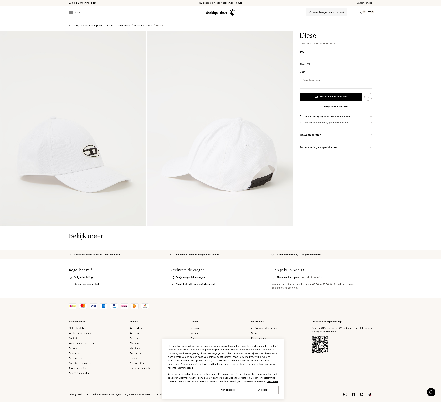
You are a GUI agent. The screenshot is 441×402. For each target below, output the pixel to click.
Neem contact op (286, 277)
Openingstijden (138, 363)
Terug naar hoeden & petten (88, 25)
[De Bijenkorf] (220, 12)
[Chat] (431, 392)
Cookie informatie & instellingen (104, 394)
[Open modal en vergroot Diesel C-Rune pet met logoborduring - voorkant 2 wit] (73, 128)
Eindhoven (135, 343)
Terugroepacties (77, 368)
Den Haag (135, 338)
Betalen (73, 348)
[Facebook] (353, 394)
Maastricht (135, 348)
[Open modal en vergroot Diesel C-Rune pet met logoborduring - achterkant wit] (220, 128)
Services (255, 333)
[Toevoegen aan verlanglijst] (368, 97)
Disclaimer (160, 394)
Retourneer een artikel (86, 284)
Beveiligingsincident (79, 373)
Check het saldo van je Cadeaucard (195, 284)
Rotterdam (135, 353)
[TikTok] (370, 394)
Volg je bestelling (83, 277)
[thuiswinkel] (145, 308)
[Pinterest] (362, 394)
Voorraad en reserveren (82, 343)
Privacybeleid (76, 394)
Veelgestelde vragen (80, 333)
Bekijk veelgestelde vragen (190, 277)
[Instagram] (345, 394)
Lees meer (272, 381)
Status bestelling (77, 328)
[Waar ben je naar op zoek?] (310, 12)
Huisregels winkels (140, 368)
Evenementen (258, 338)
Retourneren (76, 358)
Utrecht (134, 358)
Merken (195, 333)
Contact (73, 338)
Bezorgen (74, 353)
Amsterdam (136, 328)
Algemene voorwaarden (138, 394)
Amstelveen (136, 333)
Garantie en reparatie (80, 363)
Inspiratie (195, 328)
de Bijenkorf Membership (264, 328)
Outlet (194, 338)
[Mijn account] (353, 12)
